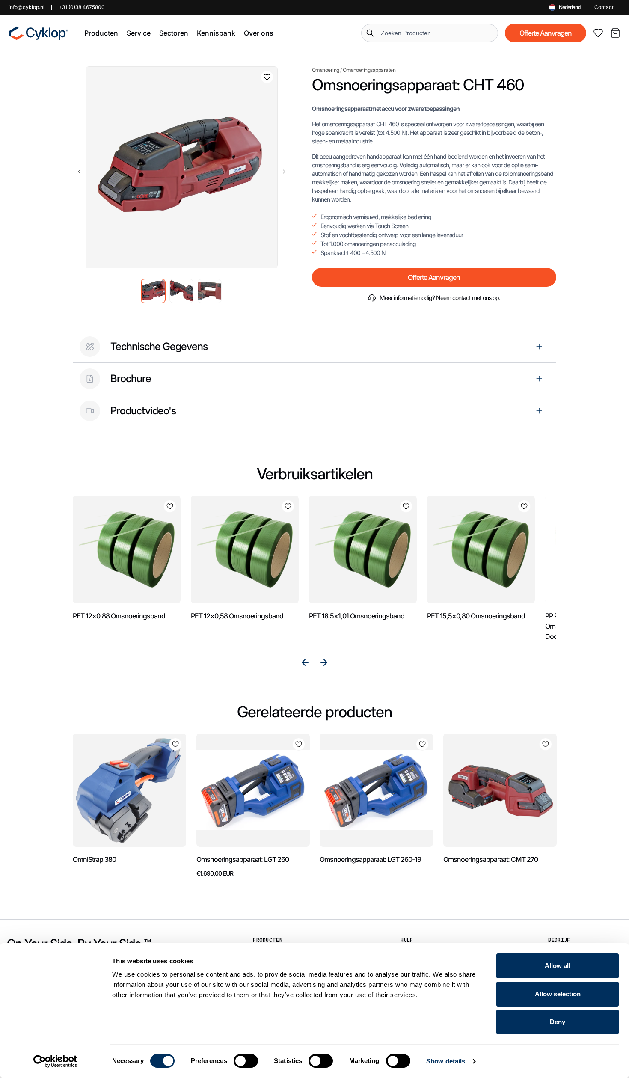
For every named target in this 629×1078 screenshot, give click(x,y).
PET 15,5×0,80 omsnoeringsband (476, 616)
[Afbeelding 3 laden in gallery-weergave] (210, 291)
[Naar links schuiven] (79, 171)
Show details (445, 1061)
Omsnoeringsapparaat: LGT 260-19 (370, 859)
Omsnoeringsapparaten (369, 70)
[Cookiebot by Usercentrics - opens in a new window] (55, 1061)
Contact (604, 7)
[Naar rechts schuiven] (284, 171)
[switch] (246, 1061)
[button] (101, 33)
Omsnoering (325, 70)
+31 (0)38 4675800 (82, 7)
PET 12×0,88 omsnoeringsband (119, 616)
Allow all (557, 965)
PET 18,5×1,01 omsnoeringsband (356, 616)
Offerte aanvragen (545, 33)
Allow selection (558, 994)
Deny (557, 1021)
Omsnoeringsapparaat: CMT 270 (490, 859)
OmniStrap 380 (94, 859)
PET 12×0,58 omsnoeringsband (237, 616)
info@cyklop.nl (27, 7)
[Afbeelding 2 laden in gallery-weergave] (181, 291)
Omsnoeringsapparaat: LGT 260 (242, 859)
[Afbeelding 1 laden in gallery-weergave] (153, 291)
